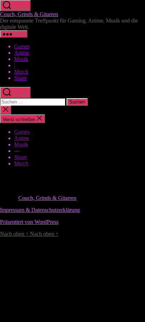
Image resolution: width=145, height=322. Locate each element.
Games (22, 46)
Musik (21, 59)
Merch (21, 72)
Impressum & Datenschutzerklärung (40, 210)
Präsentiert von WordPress (29, 222)
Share (20, 78)
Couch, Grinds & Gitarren (29, 14)
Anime (21, 53)
